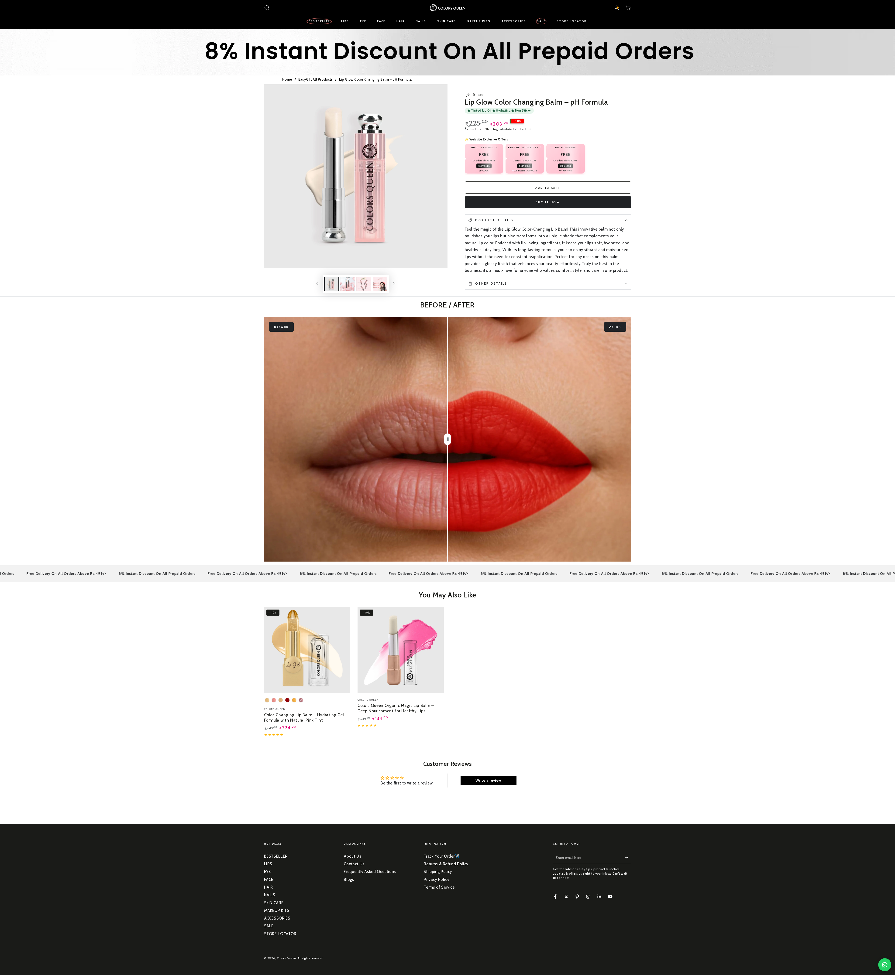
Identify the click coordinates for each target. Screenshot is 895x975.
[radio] (267, 700)
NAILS (269, 895)
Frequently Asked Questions (370, 871)
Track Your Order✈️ (442, 856)
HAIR (268, 887)
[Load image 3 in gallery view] (363, 284)
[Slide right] (394, 284)
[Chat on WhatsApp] (884, 964)
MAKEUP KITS (276, 910)
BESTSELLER (276, 856)
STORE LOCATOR (280, 933)
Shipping (491, 129)
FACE (269, 879)
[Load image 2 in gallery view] (347, 284)
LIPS (268, 864)
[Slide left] (317, 284)
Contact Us (354, 864)
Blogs (349, 879)
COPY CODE (484, 166)
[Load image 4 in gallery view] (380, 284)
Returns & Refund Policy (446, 864)
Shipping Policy (438, 871)
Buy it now (548, 202)
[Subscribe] (628, 857)
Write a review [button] (488, 780)
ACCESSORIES (277, 918)
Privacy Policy (436, 879)
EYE (267, 871)
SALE (269, 926)
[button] (266, 7)
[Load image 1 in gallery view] (331, 284)
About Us (352, 856)
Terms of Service (439, 887)
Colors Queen (286, 958)
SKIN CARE (274, 902)
